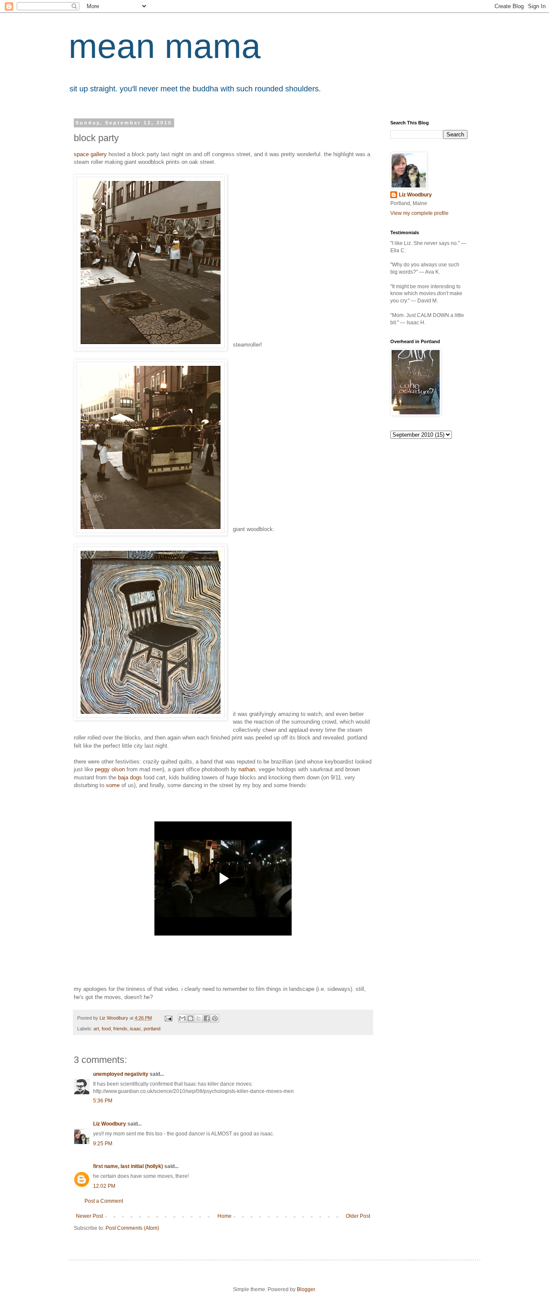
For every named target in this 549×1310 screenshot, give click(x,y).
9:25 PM (102, 1144)
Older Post (358, 1216)
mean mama (165, 46)
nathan (246, 769)
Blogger (306, 1289)
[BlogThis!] (190, 1018)
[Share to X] (198, 1018)
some (113, 785)
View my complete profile (419, 213)
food (106, 1028)
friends (120, 1028)
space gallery (90, 154)
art (96, 1028)
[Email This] (182, 1018)
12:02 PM (104, 1186)
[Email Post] (168, 1017)
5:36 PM (102, 1101)
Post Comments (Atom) (132, 1228)
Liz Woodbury (109, 1124)
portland (152, 1028)
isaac (135, 1028)
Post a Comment (103, 1201)
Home (224, 1216)
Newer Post (89, 1216)
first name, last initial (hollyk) (128, 1166)
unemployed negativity (120, 1074)
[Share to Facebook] (206, 1018)
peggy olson (110, 769)
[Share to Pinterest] (215, 1018)
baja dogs (130, 777)
